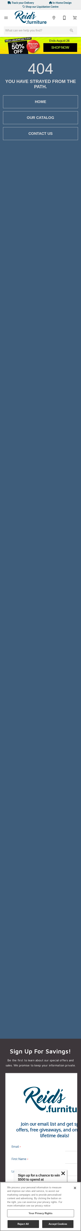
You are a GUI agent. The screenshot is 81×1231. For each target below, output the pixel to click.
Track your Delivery (22, 2)
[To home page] (30, 17)
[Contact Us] (64, 17)
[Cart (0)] (74, 17)
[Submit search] (71, 30)
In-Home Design (62, 2)
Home (40, 102)
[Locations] (53, 17)
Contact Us (40, 133)
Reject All (23, 1224)
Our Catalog (40, 118)
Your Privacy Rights (40, 1213)
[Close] (75, 1188)
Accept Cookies (58, 1224)
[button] (6, 17)
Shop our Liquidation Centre (41, 6)
